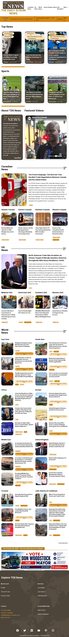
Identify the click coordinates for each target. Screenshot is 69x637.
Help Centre (41, 610)
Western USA (55, 322)
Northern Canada (39, 239)
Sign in (65, 19)
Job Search (41, 592)
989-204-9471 (5, 617)
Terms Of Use (5, 592)
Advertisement (42, 596)
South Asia (56, 351)
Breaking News (31, 33)
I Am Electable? (60, 8)
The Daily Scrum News (13, 12)
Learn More (17, 157)
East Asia (17, 350)
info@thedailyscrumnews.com (10, 615)
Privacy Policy (5, 596)
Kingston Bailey (7, 101)
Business (21, 322)
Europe (51, 404)
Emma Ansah (29, 62)
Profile (3, 587)
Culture (52, 33)
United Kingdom (53, 454)
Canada (30, 205)
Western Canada (56, 237)
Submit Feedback (43, 614)
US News (36, 8)
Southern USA (39, 322)
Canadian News (30, 8)
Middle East (18, 451)
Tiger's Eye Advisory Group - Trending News (11, 34)
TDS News (5, 62)
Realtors (50, 7)
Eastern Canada (22, 239)
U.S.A (30, 288)
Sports (46, 7)
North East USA (28, 322)
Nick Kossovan (52, 62)
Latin (51, 502)
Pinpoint (51, 381)
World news (40, 8)
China (17, 384)
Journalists (41, 587)
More (65, 7)
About (55, 7)
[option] (11, 48)
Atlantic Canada (5, 239)
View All (65, 168)
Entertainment (56, 239)
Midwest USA (4, 322)
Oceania (17, 505)
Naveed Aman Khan (31, 101)
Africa (17, 404)
